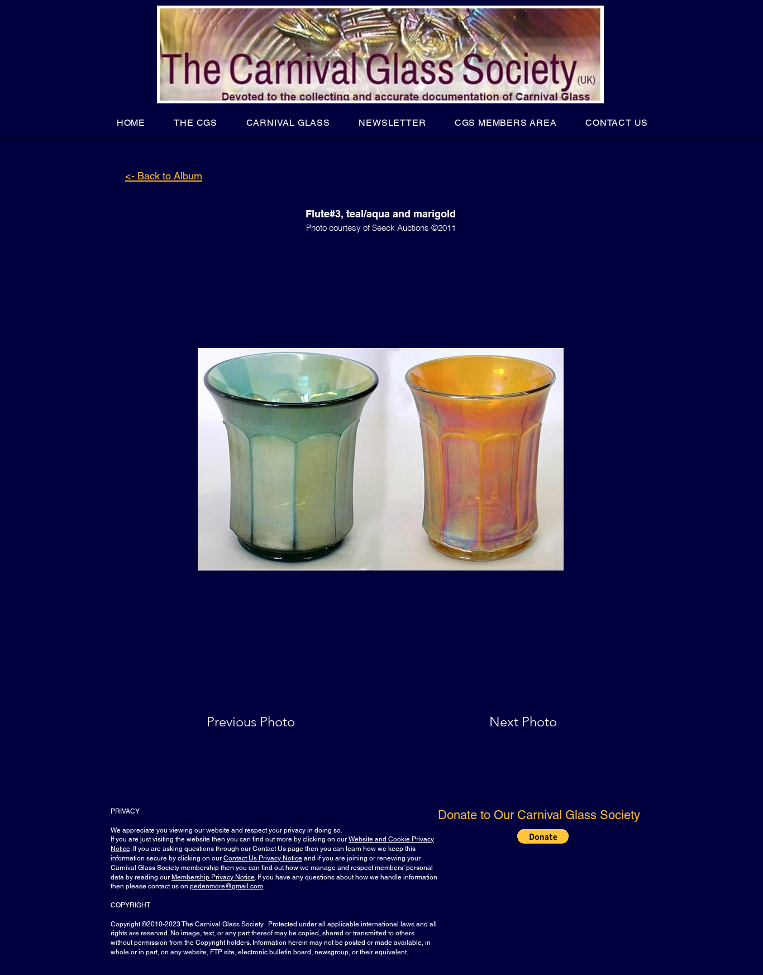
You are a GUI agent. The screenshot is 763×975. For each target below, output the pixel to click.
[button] (196, 122)
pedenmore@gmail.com (226, 886)
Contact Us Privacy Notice (262, 858)
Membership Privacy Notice (213, 877)
